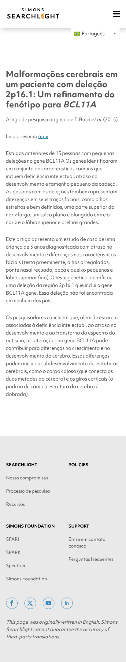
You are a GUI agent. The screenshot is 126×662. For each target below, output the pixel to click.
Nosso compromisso (27, 478)
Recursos (15, 504)
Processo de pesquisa (28, 491)
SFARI (12, 539)
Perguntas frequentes (91, 559)
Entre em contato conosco (87, 542)
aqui (43, 136)
